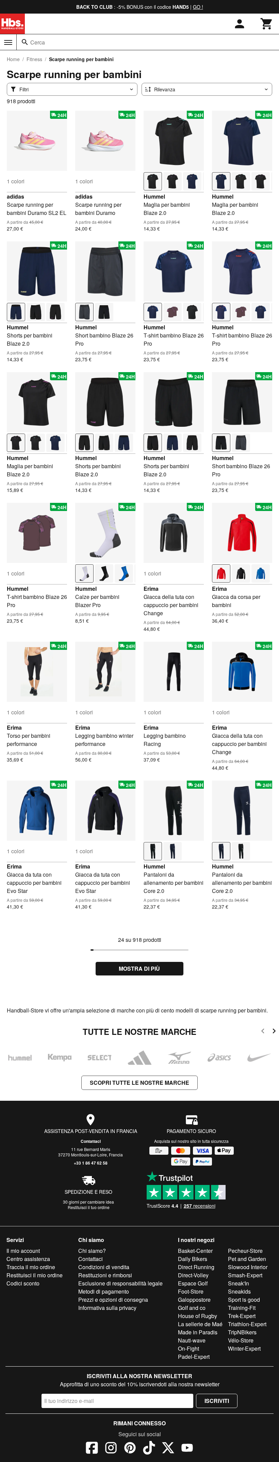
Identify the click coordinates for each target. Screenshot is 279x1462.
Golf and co (192, 1308)
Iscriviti (216, 1401)
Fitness (34, 59)
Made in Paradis (197, 1332)
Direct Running (196, 1267)
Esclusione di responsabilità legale (120, 1283)
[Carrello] (267, 24)
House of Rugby (197, 1316)
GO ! (198, 6)
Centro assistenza (28, 1259)
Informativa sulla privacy (107, 1308)
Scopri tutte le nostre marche (139, 1082)
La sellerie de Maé (200, 1324)
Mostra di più (139, 968)
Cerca (37, 42)
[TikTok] (149, 1449)
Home (13, 59)
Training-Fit (242, 1308)
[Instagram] (111, 1449)
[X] (168, 1449)
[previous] (263, 1032)
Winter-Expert (244, 1348)
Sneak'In (238, 1283)
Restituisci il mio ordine (34, 1275)
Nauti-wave (192, 1340)
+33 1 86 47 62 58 (91, 1163)
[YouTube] (187, 1449)
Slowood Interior (247, 1267)
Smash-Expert (245, 1275)
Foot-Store (190, 1291)
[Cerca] (25, 42)
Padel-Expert (194, 1356)
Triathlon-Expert (247, 1324)
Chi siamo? (92, 1251)
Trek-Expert (242, 1316)
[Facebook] (92, 1449)
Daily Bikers (192, 1259)
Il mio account (23, 1251)
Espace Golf (193, 1283)
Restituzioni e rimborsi (105, 1275)
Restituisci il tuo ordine (89, 1207)
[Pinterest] (130, 1449)
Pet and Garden (247, 1259)
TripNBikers (242, 1332)
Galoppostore (194, 1299)
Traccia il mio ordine (30, 1267)
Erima (151, 588)
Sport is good (244, 1299)
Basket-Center (195, 1251)
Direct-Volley (193, 1275)
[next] (274, 1032)
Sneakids (239, 1291)
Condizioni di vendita (103, 1267)
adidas (15, 196)
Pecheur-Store (245, 1251)
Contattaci (91, 1141)
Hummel (154, 196)
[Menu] (8, 42)
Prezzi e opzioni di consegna (113, 1299)
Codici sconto (22, 1283)
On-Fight (188, 1348)
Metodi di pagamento (103, 1291)
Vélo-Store (240, 1340)
